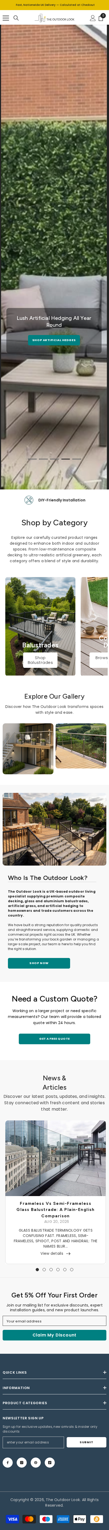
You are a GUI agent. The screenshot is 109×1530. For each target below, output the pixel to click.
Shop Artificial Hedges (54, 340)
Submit (86, 1442)
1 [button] (37, 1269)
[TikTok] (50, 1463)
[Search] (16, 18)
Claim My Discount (55, 1335)
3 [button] (51, 1269)
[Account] (93, 18)
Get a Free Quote (54, 1039)
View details (51, 1253)
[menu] (6, 18)
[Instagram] (22, 1463)
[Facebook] (8, 1463)
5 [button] (64, 1269)
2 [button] (44, 1269)
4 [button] (58, 1269)
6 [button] (71, 1269)
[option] (54, 331)
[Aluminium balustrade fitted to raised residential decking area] (54, 829)
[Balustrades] (40, 626)
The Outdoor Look (63, 1499)
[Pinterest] (36, 1463)
